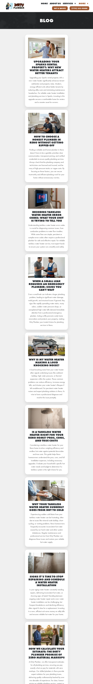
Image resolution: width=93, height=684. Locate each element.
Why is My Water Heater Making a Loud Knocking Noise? (46, 362)
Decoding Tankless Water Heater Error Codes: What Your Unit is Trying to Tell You (46, 216)
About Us (55, 3)
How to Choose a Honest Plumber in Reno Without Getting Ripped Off (46, 141)
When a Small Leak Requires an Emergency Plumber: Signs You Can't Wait (46, 286)
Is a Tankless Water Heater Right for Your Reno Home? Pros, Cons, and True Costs (46, 436)
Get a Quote (60, 8)
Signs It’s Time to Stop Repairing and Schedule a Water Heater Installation (46, 581)
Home (44, 3)
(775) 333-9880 (79, 8)
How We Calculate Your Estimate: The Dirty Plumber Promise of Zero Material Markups (46, 653)
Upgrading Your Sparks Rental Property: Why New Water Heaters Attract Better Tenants (47, 67)
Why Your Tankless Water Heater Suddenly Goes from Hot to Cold (46, 507)
